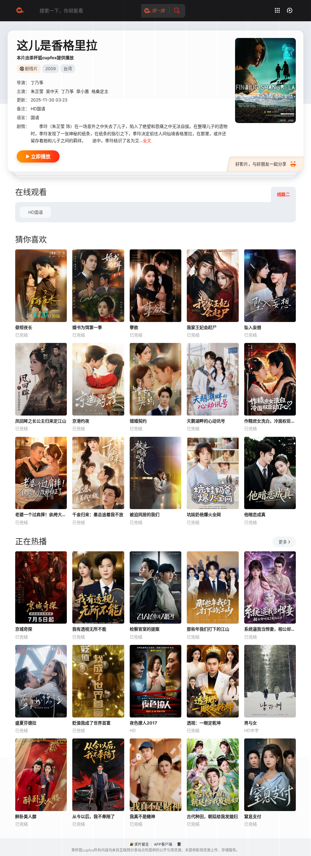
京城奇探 (23, 629)
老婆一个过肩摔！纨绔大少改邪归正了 (41, 514)
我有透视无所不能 (89, 629)
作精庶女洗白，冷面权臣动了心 (270, 420)
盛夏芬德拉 (25, 722)
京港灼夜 (80, 420)
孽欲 (134, 327)
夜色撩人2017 (143, 722)
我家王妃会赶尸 (202, 327)
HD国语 (35, 212)
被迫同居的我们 (144, 514)
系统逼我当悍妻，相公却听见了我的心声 (270, 629)
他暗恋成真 (254, 514)
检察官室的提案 (144, 629)
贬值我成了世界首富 (91, 722)
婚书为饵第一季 (87, 327)
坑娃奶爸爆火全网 (204, 514)
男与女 (250, 722)
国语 (35, 117)
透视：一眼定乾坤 (204, 722)
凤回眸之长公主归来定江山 (40, 420)
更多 (283, 541)
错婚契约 (138, 420)
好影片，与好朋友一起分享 (260, 163)
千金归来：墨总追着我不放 (97, 514)
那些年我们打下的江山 (208, 629)
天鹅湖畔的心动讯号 (206, 420)
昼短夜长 (23, 327)
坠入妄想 (252, 327)
